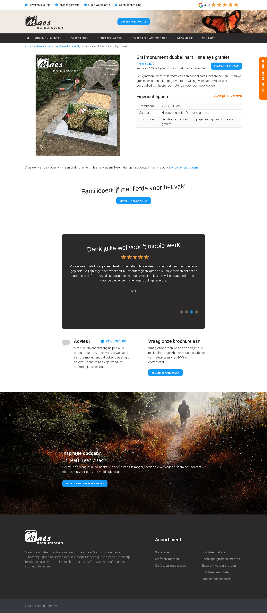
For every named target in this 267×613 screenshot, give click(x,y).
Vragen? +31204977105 (134, 200)
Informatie (185, 38)
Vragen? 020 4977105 (133, 21)
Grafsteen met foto (215, 572)
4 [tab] (196, 312)
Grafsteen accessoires (150, 38)
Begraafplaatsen (111, 38)
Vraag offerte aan (226, 66)
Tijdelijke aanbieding (263, 79)
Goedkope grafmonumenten (221, 559)
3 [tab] (191, 312)
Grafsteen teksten (214, 552)
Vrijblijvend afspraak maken (85, 483)
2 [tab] (186, 312)
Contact (208, 38)
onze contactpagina (184, 167)
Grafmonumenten (48, 38)
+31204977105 (116, 341)
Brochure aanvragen (165, 372)
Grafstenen (80, 38)
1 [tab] (181, 312)
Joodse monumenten (216, 579)
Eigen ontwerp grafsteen (219, 565)
